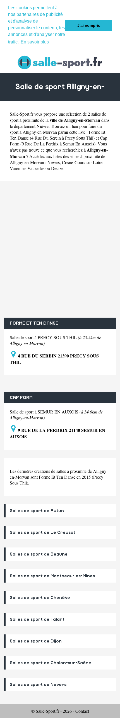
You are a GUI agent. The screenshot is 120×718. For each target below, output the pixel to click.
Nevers (53, 162)
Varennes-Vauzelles (27, 168)
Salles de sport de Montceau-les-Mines (52, 576)
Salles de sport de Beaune (39, 554)
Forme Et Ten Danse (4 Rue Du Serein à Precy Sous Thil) (57, 135)
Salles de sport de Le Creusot (42, 532)
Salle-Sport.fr (21, 114)
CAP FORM (21, 397)
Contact (82, 711)
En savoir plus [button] (35, 42)
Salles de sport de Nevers (38, 684)
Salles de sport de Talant (37, 619)
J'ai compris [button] (88, 25)
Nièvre (43, 126)
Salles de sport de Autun (37, 510)
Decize (57, 168)
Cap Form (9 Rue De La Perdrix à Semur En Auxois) (58, 141)
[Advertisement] (60, 249)
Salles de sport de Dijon (36, 641)
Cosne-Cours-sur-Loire (82, 162)
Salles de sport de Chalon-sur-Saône (50, 663)
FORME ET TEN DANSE (34, 323)
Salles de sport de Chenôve (40, 597)
